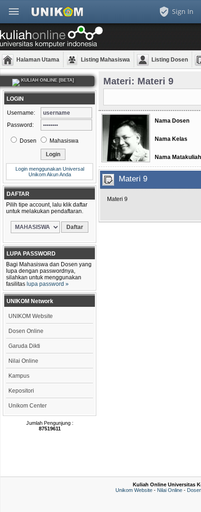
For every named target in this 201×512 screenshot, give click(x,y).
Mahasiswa (63, 141)
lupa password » (48, 284)
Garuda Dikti (24, 346)
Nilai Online (23, 361)
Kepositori (21, 390)
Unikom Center (27, 405)
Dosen (27, 141)
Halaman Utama (37, 59)
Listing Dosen (169, 59)
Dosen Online (25, 331)
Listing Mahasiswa (105, 59)
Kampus (18, 376)
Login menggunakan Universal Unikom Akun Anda (49, 171)
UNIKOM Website (30, 316)
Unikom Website (133, 490)
